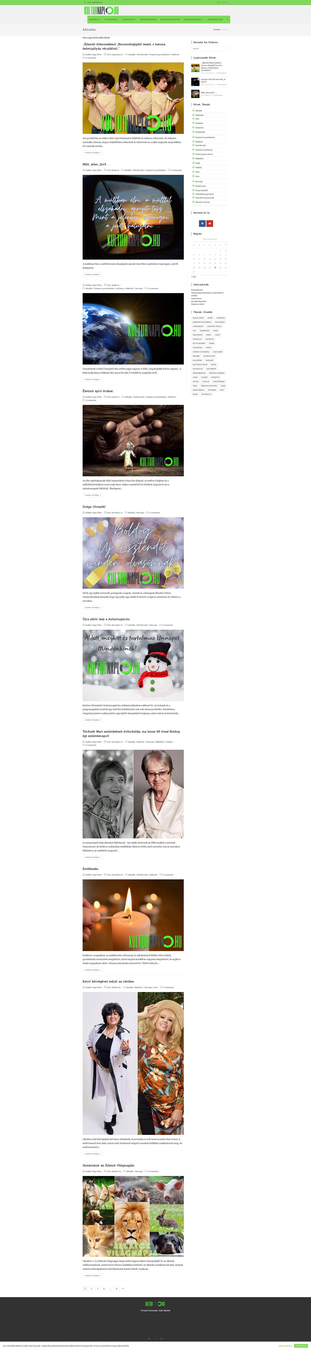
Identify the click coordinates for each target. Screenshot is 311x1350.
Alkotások (199, 115)
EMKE (215, 331)
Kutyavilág (198, 369)
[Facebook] (218, 2)
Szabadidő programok (204, 194)
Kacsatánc (197, 360)
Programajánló (201, 190)
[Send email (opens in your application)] (227, 2)
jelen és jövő (209, 356)
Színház (169, 742)
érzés (195, 394)
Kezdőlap (216, 29)
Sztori (196, 381)
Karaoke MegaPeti (198, 301)
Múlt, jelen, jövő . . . (97, 164)
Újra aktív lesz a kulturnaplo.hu (106, 619)
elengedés (205, 331)
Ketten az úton (200, 364)
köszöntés (211, 369)
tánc (195, 386)
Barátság (221, 318)
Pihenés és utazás (202, 202)
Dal (194, 331)
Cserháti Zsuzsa (214, 326)
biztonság (220, 322)
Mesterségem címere (204, 154)
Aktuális (131, 54)
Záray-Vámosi (198, 390)
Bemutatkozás (197, 290)
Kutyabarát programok (204, 198)
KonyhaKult (200, 132)
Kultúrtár (175, 54)
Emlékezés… (91, 869)
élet (222, 390)
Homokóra (197, 348)
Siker (195, 377)
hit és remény (199, 343)
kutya (213, 364)
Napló (197, 163)
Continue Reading (94, 153)
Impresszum (196, 298)
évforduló (206, 394)
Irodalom (120, 288)
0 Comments (90, 58)
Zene (155, 987)
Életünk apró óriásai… (98, 391)
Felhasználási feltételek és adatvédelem (207, 293)
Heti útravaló (142, 54)
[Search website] (227, 19)
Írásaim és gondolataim (160, 54)
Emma (208, 335)
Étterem (212, 390)
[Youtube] (224, 2)
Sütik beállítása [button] (285, 1346)
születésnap (219, 381)
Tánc (197, 172)
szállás (205, 381)
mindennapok (199, 373)
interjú (196, 356)
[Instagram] (221, 2)
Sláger (204, 377)
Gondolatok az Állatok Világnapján (108, 1165)
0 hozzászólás (221, 73)
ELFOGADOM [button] (301, 1346)
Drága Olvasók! (94, 507)
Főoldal (194, 296)
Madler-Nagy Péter (93, 54)
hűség (208, 348)
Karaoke (209, 360)
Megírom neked (197, 304)
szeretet (215, 377)
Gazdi (217, 335)
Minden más (200, 186)
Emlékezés (198, 335)
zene (223, 386)
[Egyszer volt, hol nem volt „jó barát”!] (195, 82)
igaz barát (218, 352)
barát (210, 318)
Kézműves (199, 128)
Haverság (210, 339)
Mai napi (138, 288)
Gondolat (197, 339)
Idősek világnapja (201, 352)
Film (197, 119)
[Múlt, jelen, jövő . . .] (195, 94)
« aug (193, 277)
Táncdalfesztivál (209, 386)
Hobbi (211, 343)
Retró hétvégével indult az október (108, 981)
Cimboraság (198, 326)
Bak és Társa (198, 318)
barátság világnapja (202, 322)
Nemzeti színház (216, 373)
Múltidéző (159, 742)
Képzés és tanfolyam (203, 150)
